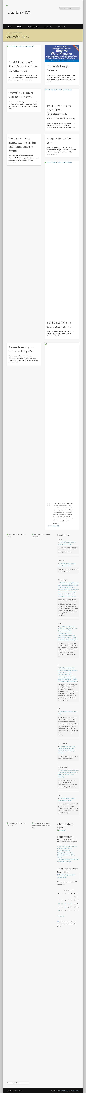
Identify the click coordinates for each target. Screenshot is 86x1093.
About (19, 27)
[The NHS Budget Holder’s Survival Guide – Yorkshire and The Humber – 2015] (24, 51)
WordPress (75, 1090)
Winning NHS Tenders (64, 861)
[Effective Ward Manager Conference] (62, 53)
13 (68, 904)
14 (71, 904)
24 (59, 911)
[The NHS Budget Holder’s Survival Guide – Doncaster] (62, 239)
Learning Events (33, 27)
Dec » (63, 916)
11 (62, 904)
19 (65, 907)
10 (59, 904)
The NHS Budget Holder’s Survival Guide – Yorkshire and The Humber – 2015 (23, 66)
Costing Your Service (63, 850)
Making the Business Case (65, 853)
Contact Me (61, 27)
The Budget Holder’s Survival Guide (68, 859)
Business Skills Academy (64, 848)
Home (10, 27)
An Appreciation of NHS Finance (67, 846)
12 (65, 904)
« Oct (59, 916)
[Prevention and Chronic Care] (62, 421)
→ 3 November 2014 (53, 526)
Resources (48, 27)
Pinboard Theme (64, 1090)
